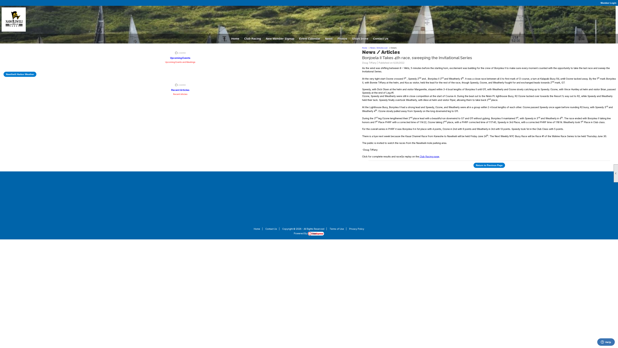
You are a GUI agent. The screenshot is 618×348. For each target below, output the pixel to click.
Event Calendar (309, 38)
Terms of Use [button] (337, 228)
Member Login (608, 3)
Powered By (301, 233)
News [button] (329, 38)
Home (235, 38)
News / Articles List (379, 48)
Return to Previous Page (489, 165)
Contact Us (271, 228)
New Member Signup (280, 38)
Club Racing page (429, 156)
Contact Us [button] (380, 38)
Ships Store (360, 38)
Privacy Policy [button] (356, 228)
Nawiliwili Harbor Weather (20, 74)
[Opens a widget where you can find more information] (606, 342)
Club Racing (252, 38)
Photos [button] (342, 38)
